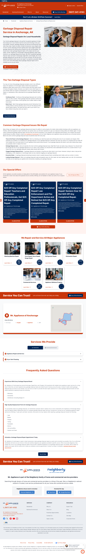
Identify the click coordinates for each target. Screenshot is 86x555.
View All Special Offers (74, 175)
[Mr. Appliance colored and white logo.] (8, 5)
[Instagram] (17, 519)
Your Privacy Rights (61, 542)
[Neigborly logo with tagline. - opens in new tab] (56, 470)
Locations (68, 512)
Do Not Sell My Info (48, 542)
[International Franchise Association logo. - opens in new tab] (5, 522)
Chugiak (19, 322)
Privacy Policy (31, 542)
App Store (52, 492)
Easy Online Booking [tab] (60, 12)
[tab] (5, 12)
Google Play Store (65, 492)
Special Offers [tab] (80, 5)
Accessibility (39, 542)
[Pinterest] (11, 519)
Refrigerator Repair (51, 256)
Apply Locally (50, 518)
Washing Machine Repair (11, 256)
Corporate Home (70, 518)
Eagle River (30, 322)
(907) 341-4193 (11, 507)
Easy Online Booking (11, 67)
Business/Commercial (51, 347)
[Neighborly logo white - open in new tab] (4, 1)
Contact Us (49, 515)
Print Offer (8, 216)
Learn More (7, 263)
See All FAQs (43, 454)
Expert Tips (69, 506)
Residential (36, 347)
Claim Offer (16, 221)
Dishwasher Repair (71, 256)
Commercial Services (29, 282)
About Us (49, 509)
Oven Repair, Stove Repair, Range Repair (32, 257)
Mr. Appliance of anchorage (31, 134)
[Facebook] (4, 519)
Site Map (68, 515)
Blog (67, 509)
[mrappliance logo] (13, 503)
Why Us (48, 506)
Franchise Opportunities (53, 512)
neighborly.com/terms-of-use (11, 213)
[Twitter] (7, 519)
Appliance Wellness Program (53, 282)
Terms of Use (23, 542)
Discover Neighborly (26, 492)
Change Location (22, 7)
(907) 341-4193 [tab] (76, 12)
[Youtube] (14, 519)
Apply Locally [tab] (72, 5)
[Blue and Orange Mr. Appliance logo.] (30, 470)
